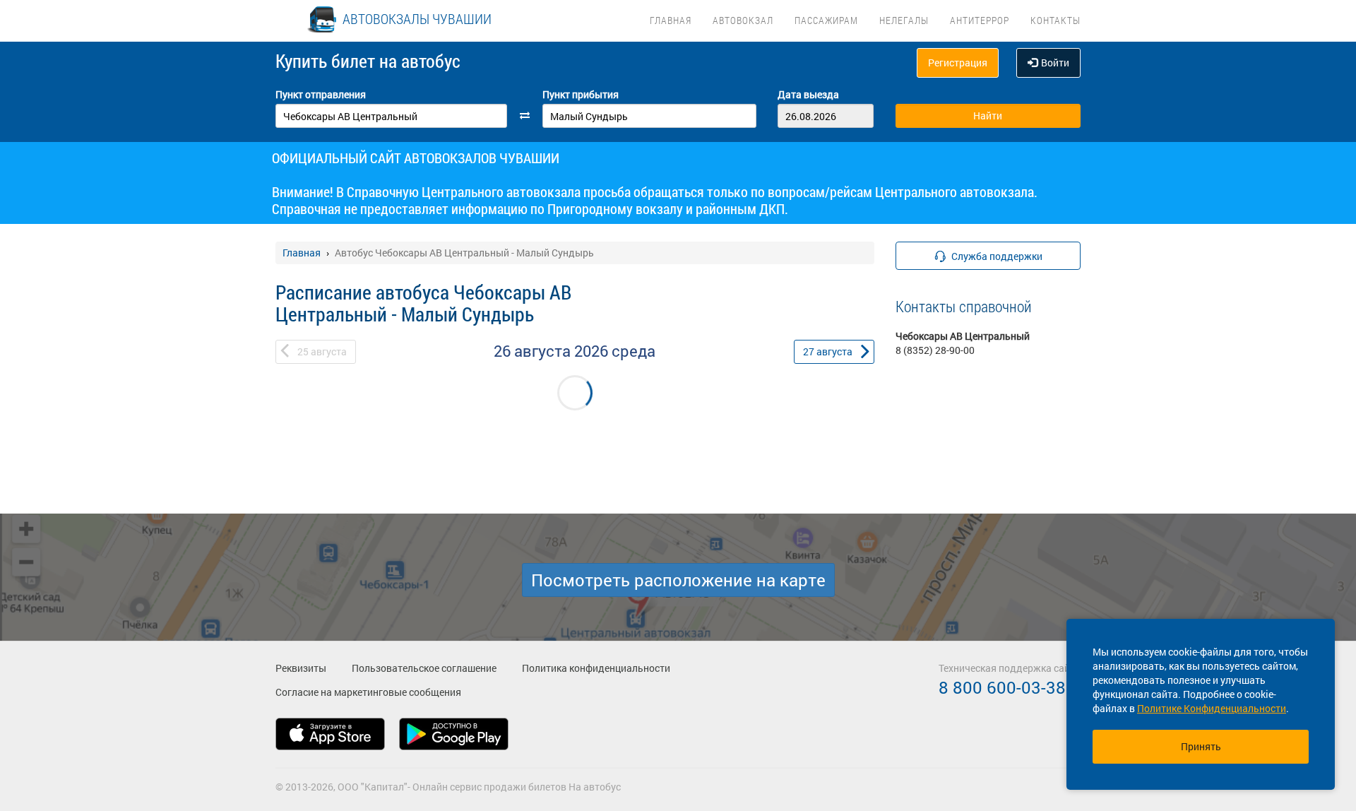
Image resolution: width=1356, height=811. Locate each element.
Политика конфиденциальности (596, 668)
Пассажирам (826, 20)
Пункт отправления (320, 94)
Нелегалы (904, 20)
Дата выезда (808, 94)
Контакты (1055, 20)
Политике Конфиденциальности (1211, 708)
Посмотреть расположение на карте (678, 580)
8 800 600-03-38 (1002, 687)
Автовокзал (743, 20)
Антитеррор (979, 20)
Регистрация (957, 62)
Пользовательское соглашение (424, 668)
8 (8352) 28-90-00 (935, 350)
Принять (1201, 746)
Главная (670, 20)
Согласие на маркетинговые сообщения (368, 692)
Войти (1055, 62)
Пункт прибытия (580, 94)
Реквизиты (300, 668)
